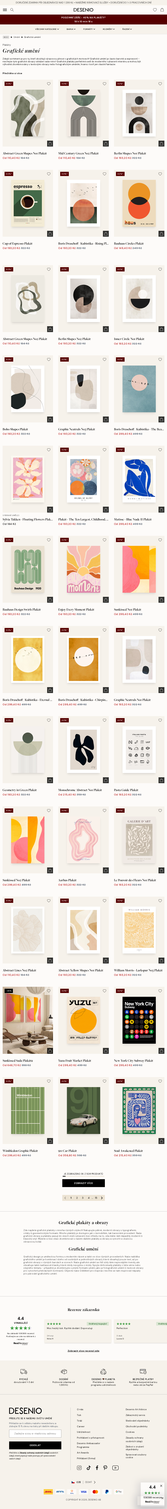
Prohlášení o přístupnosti (90, 1437)
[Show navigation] (4, 10)
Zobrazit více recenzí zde (83, 1350)
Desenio (93, 1499)
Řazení (125, 29)
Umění (17, 37)
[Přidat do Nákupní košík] (50, 144)
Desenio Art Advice (136, 1409)
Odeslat (35, 1445)
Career (81, 1426)
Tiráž (79, 1420)
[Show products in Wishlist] (155, 10)
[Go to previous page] (65, 1198)
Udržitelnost (83, 1432)
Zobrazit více (83, 1183)
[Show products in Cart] (162, 10)
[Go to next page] (102, 1198)
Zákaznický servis (135, 1415)
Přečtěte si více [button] (12, 73)
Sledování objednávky (138, 1420)
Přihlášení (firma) (86, 1458)
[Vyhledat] (12, 10)
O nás (80, 1409)
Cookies (130, 1432)
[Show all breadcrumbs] (6, 37)
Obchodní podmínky (137, 1426)
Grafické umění (32, 37)
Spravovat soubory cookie (136, 1456)
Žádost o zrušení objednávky (135, 1448)
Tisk (79, 1415)
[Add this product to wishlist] (49, 84)
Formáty (88, 29)
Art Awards (83, 1452)
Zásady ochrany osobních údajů (34, 1452)
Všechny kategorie (46, 29)
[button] (152, 1494)
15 (96, 1198)
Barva (70, 29)
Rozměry (108, 29)
